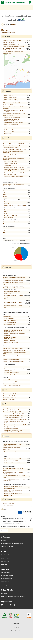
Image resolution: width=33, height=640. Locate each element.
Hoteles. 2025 (6, 380)
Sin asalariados (7, 316)
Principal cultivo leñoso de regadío (13, 295)
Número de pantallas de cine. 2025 (13, 176)
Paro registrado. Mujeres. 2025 (11, 408)
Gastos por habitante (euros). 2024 (12, 453)
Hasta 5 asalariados (8, 318)
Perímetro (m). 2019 (8, 42)
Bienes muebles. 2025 (9, 396)
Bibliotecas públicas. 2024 (11, 161)
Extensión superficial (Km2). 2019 (12, 40)
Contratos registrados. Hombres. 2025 (13, 417)
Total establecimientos (9, 324)
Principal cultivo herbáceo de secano (13, 286)
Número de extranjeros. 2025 (12, 117)
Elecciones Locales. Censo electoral (12, 222)
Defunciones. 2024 (9, 132)
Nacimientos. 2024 (9, 130)
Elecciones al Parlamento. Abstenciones (15, 205)
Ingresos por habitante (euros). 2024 (13, 451)
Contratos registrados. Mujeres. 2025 (13, 415)
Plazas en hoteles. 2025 (9, 383)
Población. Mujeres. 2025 (10, 99)
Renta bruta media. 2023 (11, 460)
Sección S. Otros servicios (11, 342)
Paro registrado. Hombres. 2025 (11, 410)
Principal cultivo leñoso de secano (13, 302)
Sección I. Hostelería (9, 340)
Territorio (15, 36)
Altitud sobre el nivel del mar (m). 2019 (13, 46)
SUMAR (5, 196)
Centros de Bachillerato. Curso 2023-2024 (14, 149)
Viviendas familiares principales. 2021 (14, 167)
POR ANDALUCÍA (9, 217)
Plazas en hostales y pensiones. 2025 (13, 385)
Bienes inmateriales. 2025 (10, 397)
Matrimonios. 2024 (9, 133)
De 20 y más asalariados (9, 322)
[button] (2, 24)
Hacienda (15, 436)
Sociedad (15, 138)
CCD (4, 232)
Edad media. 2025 (8, 105)
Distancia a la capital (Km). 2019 (11, 44)
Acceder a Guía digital (9, 399)
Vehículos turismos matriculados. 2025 (13, 361)
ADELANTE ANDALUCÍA (10, 215)
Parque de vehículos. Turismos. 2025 (13, 348)
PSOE (4, 192)
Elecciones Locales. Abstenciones (12, 224)
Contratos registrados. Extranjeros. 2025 (15, 425)
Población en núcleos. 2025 (10, 101)
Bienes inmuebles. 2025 (9, 394)
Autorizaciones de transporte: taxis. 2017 (14, 350)
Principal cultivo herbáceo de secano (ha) (14, 288)
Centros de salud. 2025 (10, 163)
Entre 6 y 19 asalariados (9, 320)
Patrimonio (15, 390)
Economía (15, 267)
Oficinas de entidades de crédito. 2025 (14, 367)
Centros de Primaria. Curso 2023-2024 (13, 144)
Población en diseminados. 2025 (11, 103)
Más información (17, 499)
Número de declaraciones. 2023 (12, 459)
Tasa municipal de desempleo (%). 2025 (13, 413)
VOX (4, 194)
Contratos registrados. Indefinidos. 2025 (15, 419)
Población (15, 91)
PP (4, 190)
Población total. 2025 (8, 95)
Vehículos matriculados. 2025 (11, 359)
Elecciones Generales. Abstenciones (13, 186)
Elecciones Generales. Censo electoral (13, 184)
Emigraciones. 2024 (9, 126)
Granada (13, 24)
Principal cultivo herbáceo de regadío (13, 280)
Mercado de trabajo (18, 404)
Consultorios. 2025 (9, 165)
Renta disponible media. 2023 (12, 462)
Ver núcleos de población (8, 32)
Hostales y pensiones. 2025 (10, 381)
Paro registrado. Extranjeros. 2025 (12, 412)
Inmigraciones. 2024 (9, 128)
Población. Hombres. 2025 (10, 97)
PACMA (5, 198)
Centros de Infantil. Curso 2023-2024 (13, 142)
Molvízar (5, 30)
